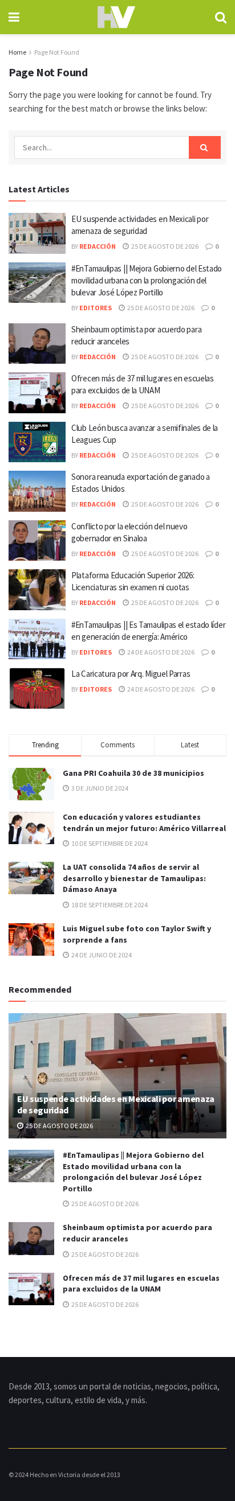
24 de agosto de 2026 (160, 652)
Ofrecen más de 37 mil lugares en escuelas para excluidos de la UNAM (141, 1283)
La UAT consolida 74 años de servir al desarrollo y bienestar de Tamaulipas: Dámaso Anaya (134, 878)
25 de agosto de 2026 (164, 246)
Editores (95, 307)
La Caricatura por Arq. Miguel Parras (130, 673)
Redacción (97, 246)
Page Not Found (56, 52)
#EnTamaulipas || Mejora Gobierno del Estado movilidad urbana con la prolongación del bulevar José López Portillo (146, 280)
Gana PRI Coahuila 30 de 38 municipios (133, 773)
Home (17, 52)
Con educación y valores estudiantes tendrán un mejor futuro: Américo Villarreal (144, 822)
